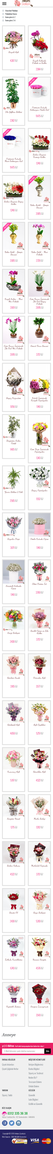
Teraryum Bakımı (35, 1082)
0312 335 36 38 (17, 1113)
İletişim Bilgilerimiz (36, 1064)
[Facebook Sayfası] (4, 1123)
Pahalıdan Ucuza (11, 13)
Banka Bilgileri (34, 1069)
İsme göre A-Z (10, 17)
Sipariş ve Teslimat (36, 1073)
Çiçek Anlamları (8, 1064)
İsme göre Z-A (10, 20)
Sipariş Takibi (7, 1095)
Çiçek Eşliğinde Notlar (10, 1069)
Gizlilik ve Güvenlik (35, 1104)
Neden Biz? (33, 1077)
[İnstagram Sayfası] (18, 1123)
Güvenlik (32, 1095)
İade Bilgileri (33, 1099)
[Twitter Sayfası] (11, 1123)
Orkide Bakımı (34, 1086)
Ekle (47, 1051)
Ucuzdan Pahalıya (11, 10)
